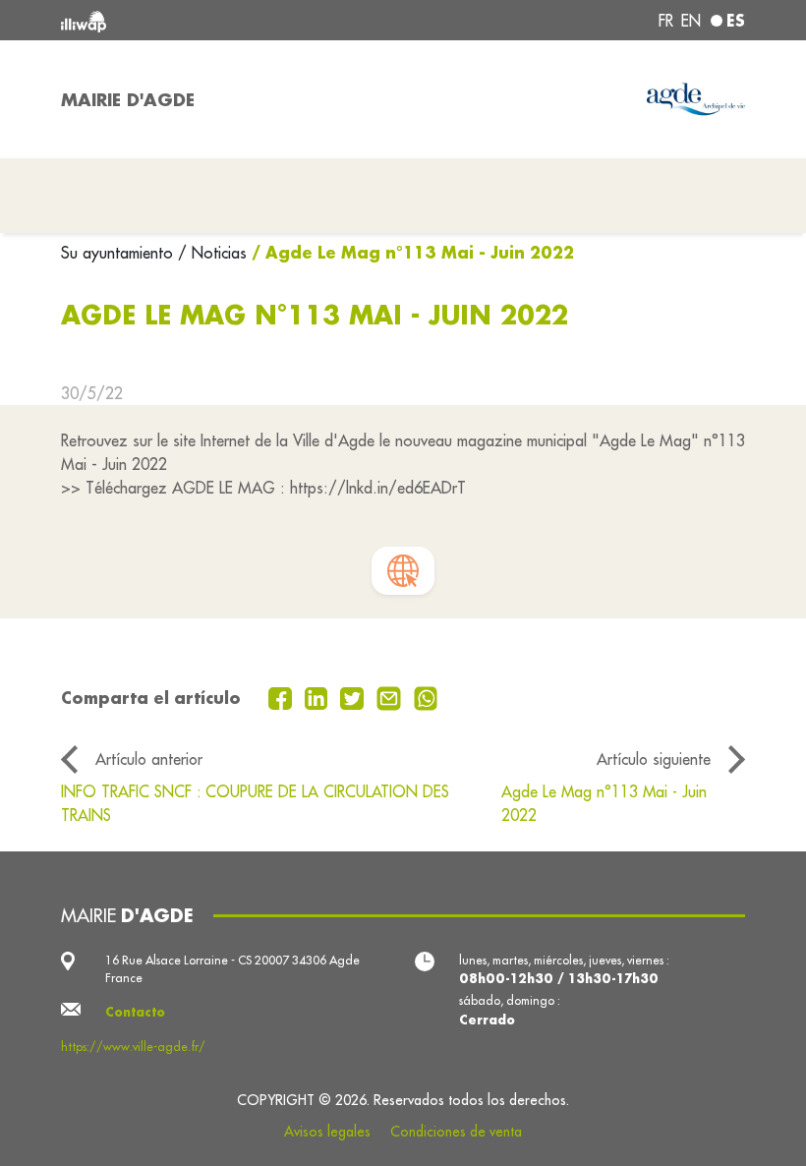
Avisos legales (327, 1131)
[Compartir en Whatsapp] (426, 697)
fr (666, 20)
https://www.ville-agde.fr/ (133, 1046)
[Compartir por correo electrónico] (391, 697)
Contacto (135, 1012)
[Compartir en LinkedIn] (319, 697)
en (691, 20)
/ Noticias (212, 252)
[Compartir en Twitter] (354, 697)
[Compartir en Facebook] (282, 697)
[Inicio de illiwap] (196, 20)
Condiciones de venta (456, 1131)
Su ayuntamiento (119, 252)
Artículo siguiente (654, 759)
